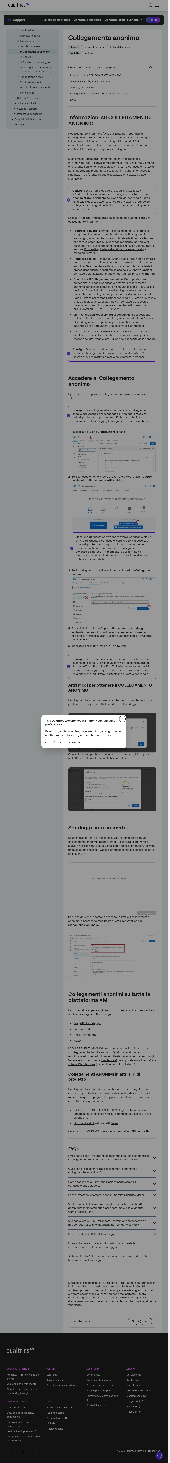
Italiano (71, 742)
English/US (51, 742)
